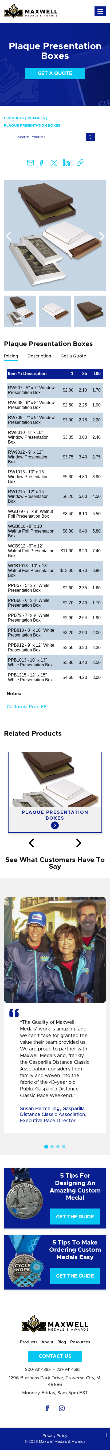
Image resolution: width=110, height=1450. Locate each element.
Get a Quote (55, 73)
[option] (55, 235)
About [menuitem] (47, 1342)
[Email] (30, 164)
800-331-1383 (38, 1370)
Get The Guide (75, 1217)
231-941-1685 (69, 1370)
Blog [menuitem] (61, 1342)
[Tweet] (54, 164)
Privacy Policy (55, 1436)
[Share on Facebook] (41, 164)
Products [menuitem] (14, 118)
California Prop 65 (26, 706)
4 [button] (63, 1146)
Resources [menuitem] (80, 1342)
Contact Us (55, 1356)
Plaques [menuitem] (36, 118)
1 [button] (46, 1147)
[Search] (90, 137)
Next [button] (102, 236)
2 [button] (52, 1146)
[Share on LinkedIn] (66, 164)
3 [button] (58, 1146)
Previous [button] (8, 236)
